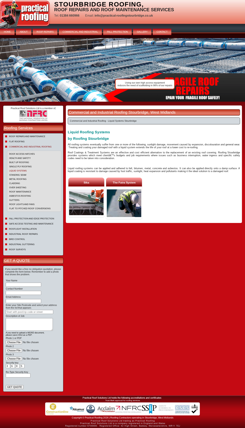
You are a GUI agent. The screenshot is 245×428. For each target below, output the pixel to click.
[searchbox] (29, 312)
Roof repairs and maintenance (27, 136)
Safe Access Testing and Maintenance (31, 224)
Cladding (14, 183)
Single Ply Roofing (20, 166)
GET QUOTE (14, 387)
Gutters (14, 200)
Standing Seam (17, 175)
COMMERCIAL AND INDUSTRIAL (80, 32)
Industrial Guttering (22, 244)
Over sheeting (17, 187)
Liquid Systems (18, 171)
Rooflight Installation (23, 229)
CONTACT (162, 32)
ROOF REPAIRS (45, 32)
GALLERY (142, 32)
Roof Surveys (17, 249)
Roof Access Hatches (22, 154)
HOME (7, 32)
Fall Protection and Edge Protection (31, 218)
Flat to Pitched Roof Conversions (30, 208)
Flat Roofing (17, 141)
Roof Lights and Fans (21, 204)
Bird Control (17, 239)
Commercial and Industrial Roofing (30, 147)
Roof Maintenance (20, 192)
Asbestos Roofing (20, 196)
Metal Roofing (18, 179)
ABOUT (24, 32)
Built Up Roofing (19, 162)
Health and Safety (20, 158)
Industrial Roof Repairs (23, 234)
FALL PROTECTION (117, 32)
